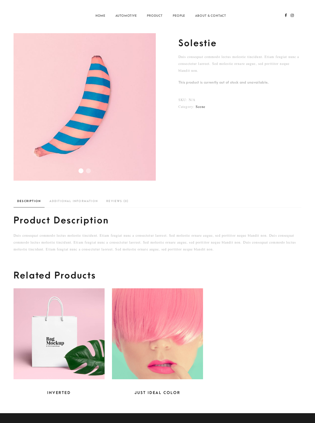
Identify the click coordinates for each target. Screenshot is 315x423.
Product (155, 15)
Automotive (126, 15)
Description (29, 201)
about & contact (210, 15)
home (100, 15)
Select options (58, 329)
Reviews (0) (117, 201)
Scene (200, 106)
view (59, 342)
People (179, 15)
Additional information (73, 201)
